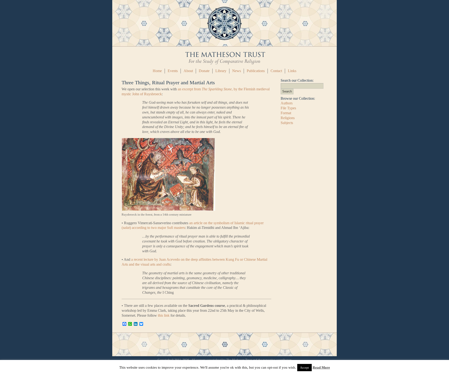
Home (157, 71)
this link (164, 315)
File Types (288, 108)
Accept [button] (304, 367)
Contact (276, 71)
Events (173, 71)
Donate (204, 71)
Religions (288, 118)
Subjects (287, 123)
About (188, 71)
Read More (321, 367)
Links (292, 71)
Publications (256, 71)
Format (286, 113)
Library (220, 71)
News (236, 71)
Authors (287, 103)
